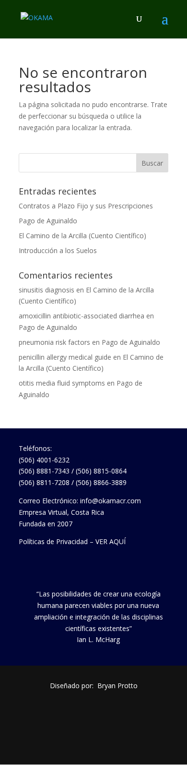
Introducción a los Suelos (58, 250)
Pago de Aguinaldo (48, 220)
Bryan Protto (117, 685)
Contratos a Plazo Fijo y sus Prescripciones (86, 205)
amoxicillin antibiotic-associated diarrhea (81, 315)
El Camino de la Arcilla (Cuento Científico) (82, 235)
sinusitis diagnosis (46, 289)
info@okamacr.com (110, 500)
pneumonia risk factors (54, 342)
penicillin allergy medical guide (65, 357)
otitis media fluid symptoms (62, 383)
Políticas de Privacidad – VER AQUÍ (72, 541)
